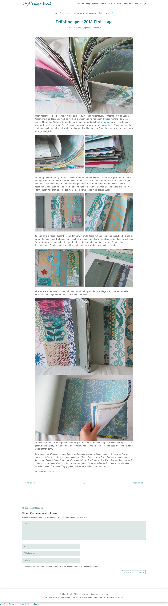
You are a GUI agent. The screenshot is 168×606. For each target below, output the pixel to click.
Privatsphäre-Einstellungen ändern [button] (57, 598)
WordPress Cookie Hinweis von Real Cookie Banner (20, 604)
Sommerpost (78, 13)
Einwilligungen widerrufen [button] (113, 598)
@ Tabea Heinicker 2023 (69, 594)
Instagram (106, 122)
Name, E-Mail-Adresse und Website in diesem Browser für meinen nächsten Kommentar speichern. (62, 566)
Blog (88, 4)
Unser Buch (128, 4)
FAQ (110, 4)
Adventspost (91, 13)
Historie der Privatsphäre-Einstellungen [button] (87, 598)
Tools (101, 13)
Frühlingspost (65, 13)
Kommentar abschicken (134, 572)
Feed (55, 13)
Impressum (84, 594)
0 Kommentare (95, 28)
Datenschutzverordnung (99, 594)
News (108, 13)
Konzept (95, 4)
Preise (103, 4)
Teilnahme (80, 4)
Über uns (117, 4)
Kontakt (138, 4)
